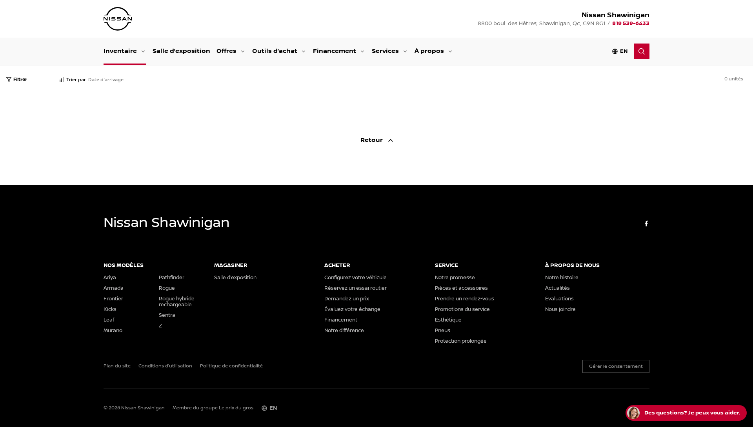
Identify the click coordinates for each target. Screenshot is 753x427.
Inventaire (120, 51)
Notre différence (344, 331)
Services (385, 51)
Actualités (557, 288)
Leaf (109, 320)
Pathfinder (171, 278)
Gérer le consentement (616, 366)
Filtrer (20, 79)
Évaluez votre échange (352, 310)
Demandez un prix (346, 299)
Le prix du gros (236, 408)
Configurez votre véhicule (355, 278)
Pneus (442, 331)
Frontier (113, 299)
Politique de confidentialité (231, 366)
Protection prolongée (461, 341)
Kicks (110, 310)
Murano (113, 331)
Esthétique (448, 320)
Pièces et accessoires (461, 288)
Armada (114, 288)
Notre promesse (455, 278)
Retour (372, 140)
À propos (429, 51)
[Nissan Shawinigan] (118, 19)
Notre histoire (561, 278)
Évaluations (559, 299)
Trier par (76, 80)
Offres (226, 51)
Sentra (167, 315)
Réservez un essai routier (355, 288)
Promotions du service (462, 310)
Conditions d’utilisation (165, 366)
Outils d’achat (274, 51)
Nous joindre (560, 310)
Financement (334, 51)
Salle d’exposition (181, 51)
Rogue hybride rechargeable (177, 302)
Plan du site (117, 366)
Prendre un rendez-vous (464, 299)
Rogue (167, 288)
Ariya (110, 278)
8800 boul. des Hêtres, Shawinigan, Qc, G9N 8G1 (541, 23)
